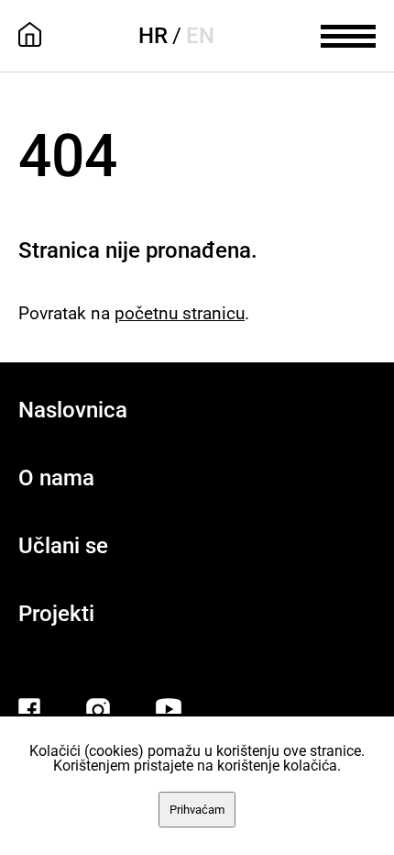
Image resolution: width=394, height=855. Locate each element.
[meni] (348, 34)
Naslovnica (72, 410)
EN (200, 36)
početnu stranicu (180, 313)
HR (153, 36)
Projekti (56, 614)
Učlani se (63, 546)
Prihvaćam (197, 809)
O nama (56, 478)
